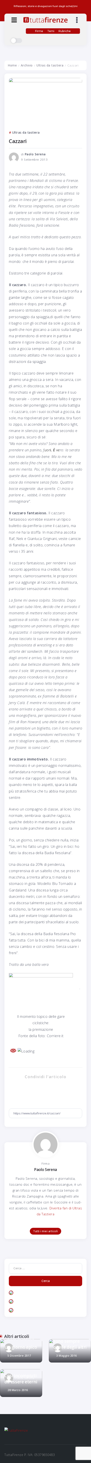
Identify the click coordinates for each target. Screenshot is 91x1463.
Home (12, 65)
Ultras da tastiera (49, 65)
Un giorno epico (20, 1347)
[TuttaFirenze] (45, 19)
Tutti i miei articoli (45, 1231)
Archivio (27, 65)
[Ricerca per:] (45, 1268)
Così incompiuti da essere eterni (20, 1378)
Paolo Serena (35, 154)
